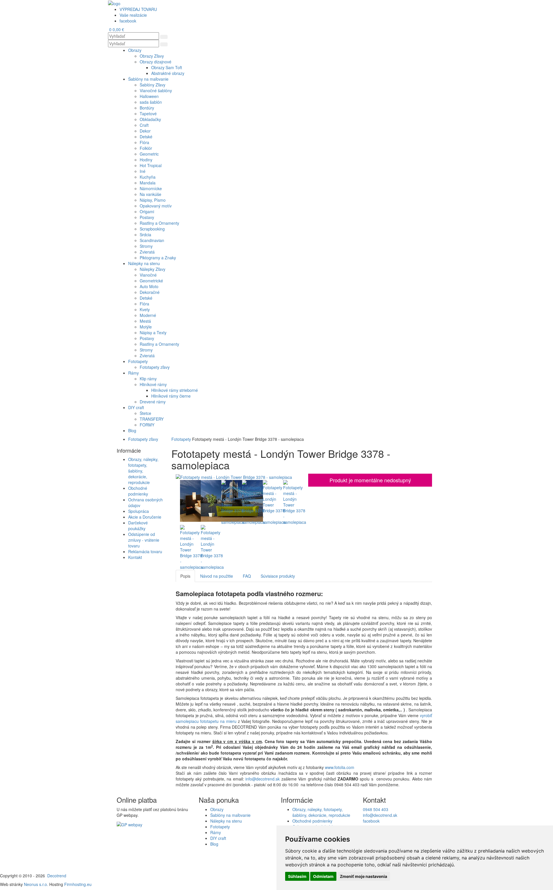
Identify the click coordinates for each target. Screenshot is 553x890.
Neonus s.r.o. (36, 884)
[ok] (164, 37)
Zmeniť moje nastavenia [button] (363, 876)
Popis (185, 576)
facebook (371, 821)
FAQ (247, 576)
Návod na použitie (216, 576)
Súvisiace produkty (278, 576)
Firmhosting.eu (78, 884)
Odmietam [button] (323, 876)
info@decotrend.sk (262, 779)
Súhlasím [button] (297, 876)
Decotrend (56, 875)
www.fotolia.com (340, 767)
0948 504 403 (375, 809)
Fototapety (181, 439)
